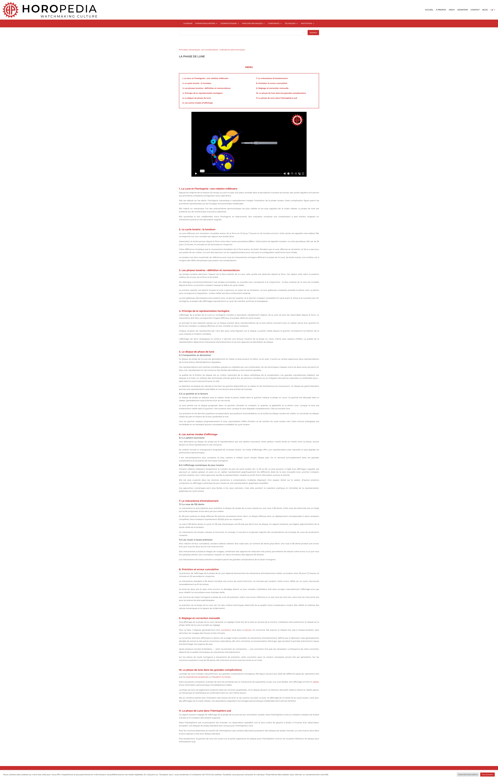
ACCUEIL (429, 10)
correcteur (226, 630)
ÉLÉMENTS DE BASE (229, 23)
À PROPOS (441, 10)
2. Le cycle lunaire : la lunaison (196, 83)
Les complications (209, 50)
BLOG (485, 10)
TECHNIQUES (290, 23)
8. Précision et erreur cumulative (271, 83)
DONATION (462, 10)
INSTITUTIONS (306, 23)
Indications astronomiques (232, 50)
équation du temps (222, 677)
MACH (452, 10)
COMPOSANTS (273, 23)
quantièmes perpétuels (197, 677)
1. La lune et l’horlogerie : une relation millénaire (205, 78)
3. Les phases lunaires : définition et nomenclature (206, 88)
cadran (316, 682)
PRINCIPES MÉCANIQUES (252, 23)
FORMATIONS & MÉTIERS (205, 23)
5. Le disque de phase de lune (196, 98)
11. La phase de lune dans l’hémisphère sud (276, 98)
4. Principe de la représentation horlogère (202, 93)
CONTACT (475, 10)
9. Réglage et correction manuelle (272, 88)
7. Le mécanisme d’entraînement (272, 78)
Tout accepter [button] (487, 774)
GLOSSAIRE (187, 23)
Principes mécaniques (189, 50)
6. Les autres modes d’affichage (197, 103)
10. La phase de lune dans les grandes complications (281, 93)
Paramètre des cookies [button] (467, 774)
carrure (247, 630)
